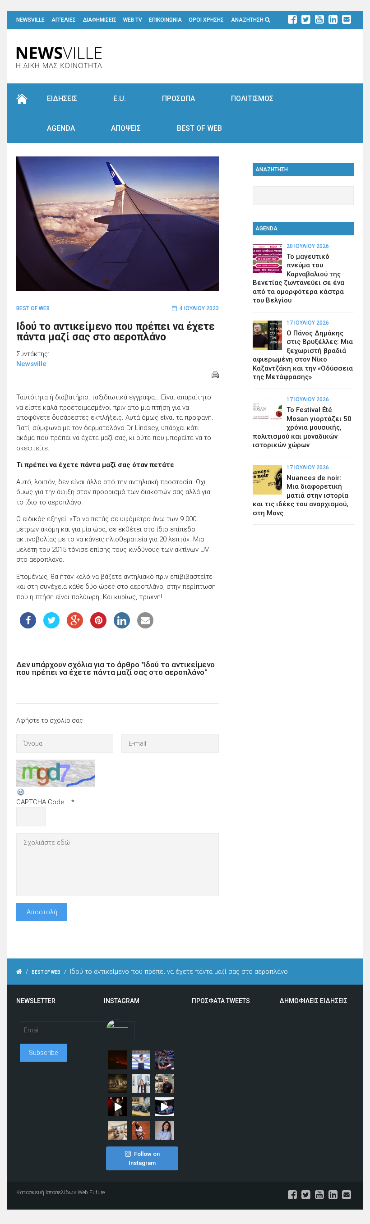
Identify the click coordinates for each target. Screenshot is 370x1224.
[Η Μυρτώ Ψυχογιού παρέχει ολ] (164, 1130)
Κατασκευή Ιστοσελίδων (46, 1192)
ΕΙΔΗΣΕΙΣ (62, 98)
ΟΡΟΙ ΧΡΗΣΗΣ (206, 20)
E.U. (119, 98)
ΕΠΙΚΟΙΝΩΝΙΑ (165, 20)
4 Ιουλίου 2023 (199, 308)
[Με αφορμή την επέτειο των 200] (117, 1083)
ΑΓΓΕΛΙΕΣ (63, 20)
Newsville (31, 364)
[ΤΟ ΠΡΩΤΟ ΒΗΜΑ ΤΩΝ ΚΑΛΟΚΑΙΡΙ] (141, 1106)
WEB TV (132, 20)
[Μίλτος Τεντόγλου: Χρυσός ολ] (141, 1059)
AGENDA (61, 128)
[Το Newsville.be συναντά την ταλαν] (141, 1083)
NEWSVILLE (30, 20)
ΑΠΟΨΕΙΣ (126, 128)
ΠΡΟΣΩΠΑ (178, 98)
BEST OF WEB (199, 128)
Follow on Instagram (144, 1158)
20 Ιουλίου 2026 (308, 246)
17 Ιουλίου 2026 (308, 323)
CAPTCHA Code (40, 802)
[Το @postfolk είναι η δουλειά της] (164, 1106)
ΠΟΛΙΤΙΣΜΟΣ (252, 98)
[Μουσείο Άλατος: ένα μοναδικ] (164, 1083)
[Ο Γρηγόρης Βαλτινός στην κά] (117, 1106)
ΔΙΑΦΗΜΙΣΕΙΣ (99, 20)
